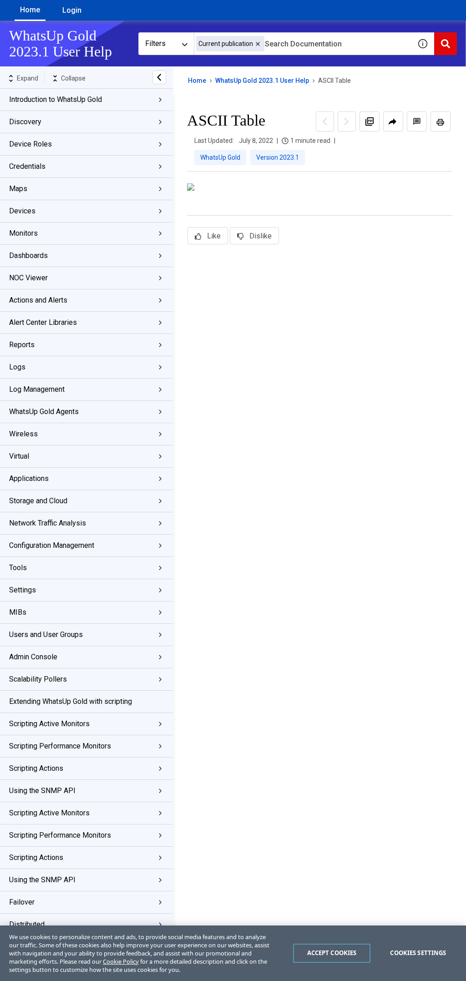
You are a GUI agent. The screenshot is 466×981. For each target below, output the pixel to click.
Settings (22, 590)
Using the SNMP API (42, 790)
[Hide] (159, 77)
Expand (27, 78)
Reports (22, 344)
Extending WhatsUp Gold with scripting (70, 701)
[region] (233, 953)
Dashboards (28, 255)
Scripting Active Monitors (49, 723)
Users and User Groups (46, 634)
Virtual (19, 456)
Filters (155, 43)
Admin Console (33, 656)
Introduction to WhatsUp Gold (55, 99)
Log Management (37, 389)
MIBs (17, 612)
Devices (22, 211)
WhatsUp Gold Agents (44, 411)
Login (71, 10)
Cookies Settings (418, 953)
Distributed (27, 924)
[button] (257, 43)
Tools (18, 567)
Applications (29, 478)
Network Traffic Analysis (47, 523)
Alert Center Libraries (43, 322)
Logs (17, 367)
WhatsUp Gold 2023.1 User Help (262, 80)
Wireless (23, 434)
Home (30, 9)
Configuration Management (51, 545)
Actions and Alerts (38, 300)
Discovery (25, 121)
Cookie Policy (121, 961)
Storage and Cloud (38, 500)
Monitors (23, 233)
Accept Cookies (332, 953)
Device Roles (30, 144)
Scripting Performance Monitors (60, 746)
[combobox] (302, 43)
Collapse (73, 78)
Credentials (27, 166)
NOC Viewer (28, 277)
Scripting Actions (36, 768)
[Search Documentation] (445, 43)
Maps (18, 188)
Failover (22, 902)
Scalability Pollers (38, 679)
